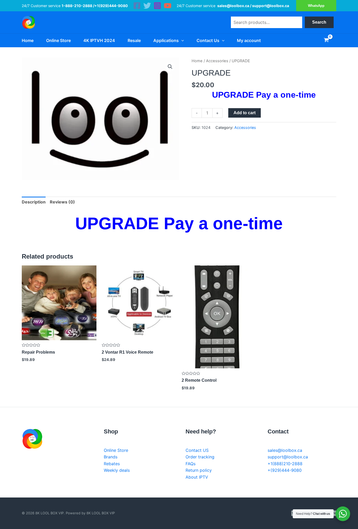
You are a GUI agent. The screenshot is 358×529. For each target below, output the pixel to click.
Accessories (217, 61)
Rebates (112, 463)
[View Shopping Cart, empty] (326, 40)
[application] (181, 40)
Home (28, 40)
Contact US (197, 450)
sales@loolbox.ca (285, 450)
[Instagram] (157, 5)
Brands (110, 456)
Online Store (58, 40)
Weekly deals (117, 470)
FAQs (191, 463)
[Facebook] (137, 5)
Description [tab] (34, 202)
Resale (134, 40)
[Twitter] (147, 5)
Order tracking (200, 456)
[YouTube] (167, 5)
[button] (170, 66)
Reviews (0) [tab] (62, 202)
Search (319, 22)
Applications (166, 40)
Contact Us (208, 40)
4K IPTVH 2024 (99, 40)
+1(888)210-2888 (285, 463)
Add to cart (245, 113)
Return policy (199, 470)
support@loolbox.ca (288, 456)
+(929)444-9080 (285, 470)
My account (249, 40)
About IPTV (197, 477)
